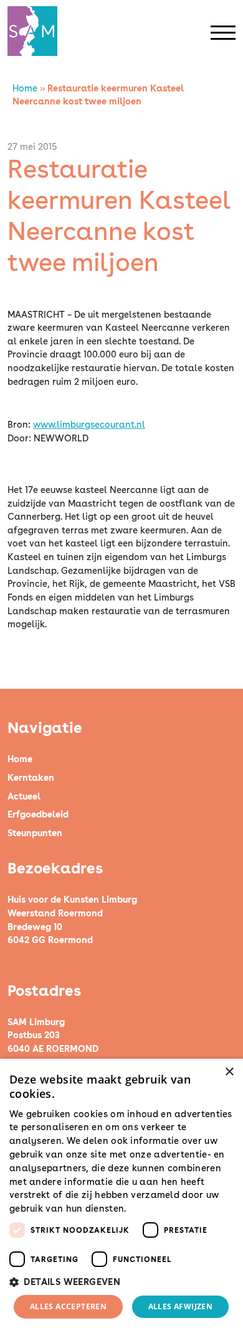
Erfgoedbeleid (38, 814)
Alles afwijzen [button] (180, 1306)
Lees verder (151, 1209)
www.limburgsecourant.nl (89, 424)
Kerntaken (30, 777)
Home (24, 88)
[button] (121, 1282)
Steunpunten (34, 832)
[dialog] (121, 1195)
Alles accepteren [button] (68, 1306)
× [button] (229, 1072)
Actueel (23, 796)
